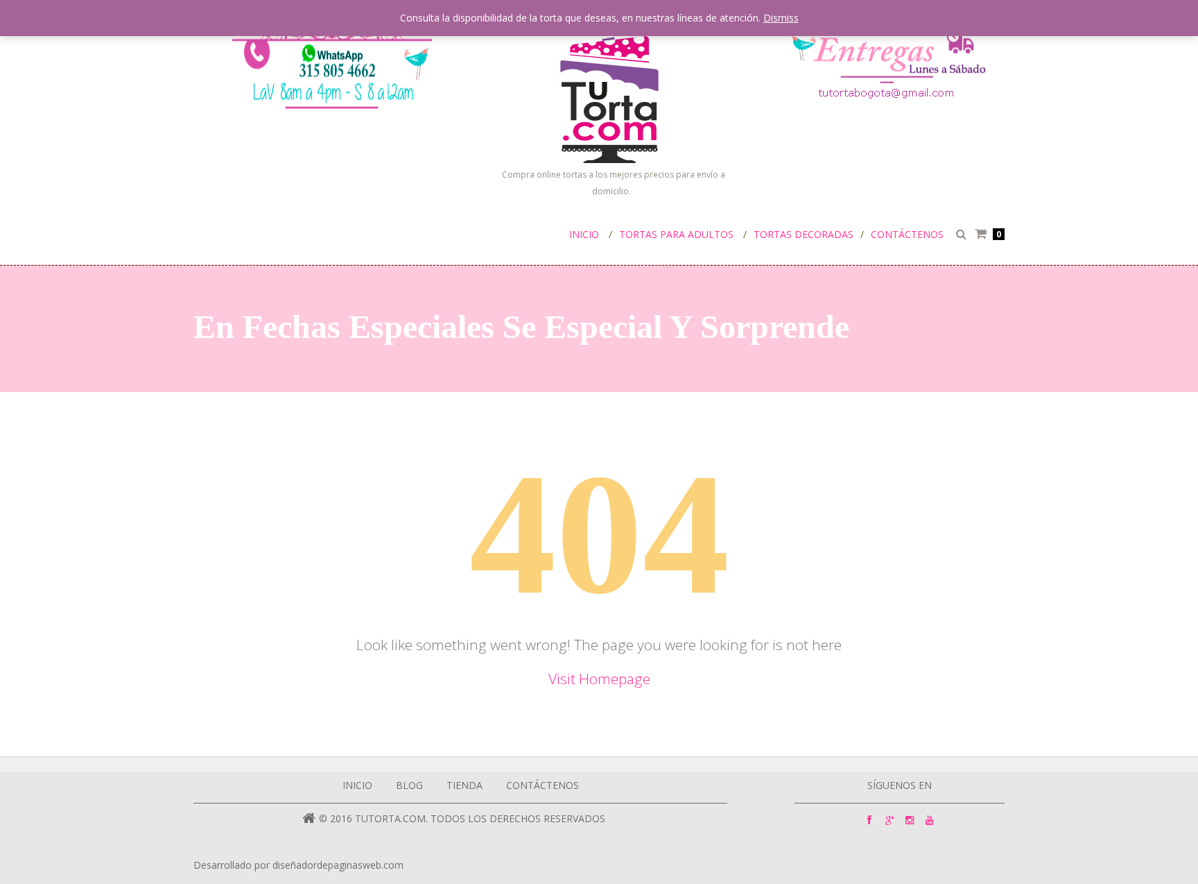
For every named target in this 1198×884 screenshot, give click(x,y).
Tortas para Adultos (676, 234)
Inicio (584, 234)
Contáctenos (907, 234)
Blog (409, 785)
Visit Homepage (599, 678)
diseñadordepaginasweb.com (337, 865)
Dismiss (781, 17)
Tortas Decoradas (803, 234)
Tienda (464, 785)
